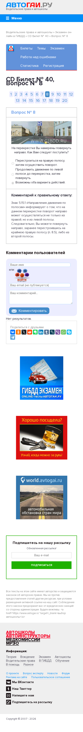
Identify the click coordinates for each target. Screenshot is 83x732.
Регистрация (53, 66)
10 (59, 94)
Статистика (29, 66)
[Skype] (69, 332)
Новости (52, 673)
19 (57, 100)
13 (18, 100)
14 (24, 100)
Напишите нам (23, 695)
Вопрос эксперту (33, 673)
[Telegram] (12, 337)
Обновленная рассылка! (41, 548)
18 (51, 100)
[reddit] (29, 332)
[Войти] (22, 275)
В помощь (13, 664)
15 (31, 100)
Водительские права (20, 661)
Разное (29, 664)
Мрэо (12, 643)
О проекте (12, 673)
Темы (41, 48)
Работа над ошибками (38, 57)
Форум (66, 673)
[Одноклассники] (18, 332)
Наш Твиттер (22, 689)
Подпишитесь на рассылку (32, 702)
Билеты (26, 48)
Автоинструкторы (28, 636)
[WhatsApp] (63, 332)
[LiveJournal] (52, 332)
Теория (11, 657)
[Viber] (57, 332)
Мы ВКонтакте (23, 682)
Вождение (27, 657)
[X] (24, 332)
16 (38, 100)
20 (64, 100)
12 (71, 94)
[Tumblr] (46, 332)
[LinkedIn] (40, 332)
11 (64, 94)
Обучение (62, 661)
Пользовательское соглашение (50, 677)
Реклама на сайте (16, 677)
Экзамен (57, 48)
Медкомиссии (23, 639)
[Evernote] (35, 332)
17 (44, 100)
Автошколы (20, 632)
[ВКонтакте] (12, 332)
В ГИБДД (45, 661)
